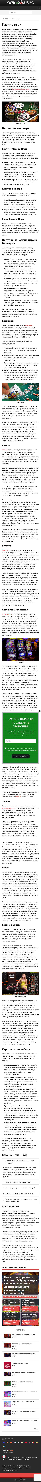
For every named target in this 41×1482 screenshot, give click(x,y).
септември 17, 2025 (29, 1320)
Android (18, 797)
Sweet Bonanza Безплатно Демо (24, 1420)
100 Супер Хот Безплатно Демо (24, 1411)
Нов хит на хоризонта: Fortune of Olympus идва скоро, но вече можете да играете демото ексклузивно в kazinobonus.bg (20, 1285)
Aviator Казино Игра (20, 1363)
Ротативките (7, 614)
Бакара (5, 450)
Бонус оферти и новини (14, 1268)
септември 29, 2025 (11, 1320)
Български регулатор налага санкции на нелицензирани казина (11, 1314)
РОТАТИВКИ (20, 1330)
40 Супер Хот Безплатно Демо (24, 1372)
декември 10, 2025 (10, 1296)
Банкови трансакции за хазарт (28, 1302)
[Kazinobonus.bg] (20, 4)
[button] (38, 7)
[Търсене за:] (20, 12)
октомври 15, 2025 (11, 1307)
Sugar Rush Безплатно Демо (23, 1402)
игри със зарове (8, 808)
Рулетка (5, 550)
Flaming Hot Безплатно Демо (23, 1334)
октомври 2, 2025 (29, 1307)
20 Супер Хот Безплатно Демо (24, 1354)
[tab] (20, 1169)
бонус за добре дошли (21, 89)
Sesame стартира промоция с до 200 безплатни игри (29, 1316)
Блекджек (29, 325)
